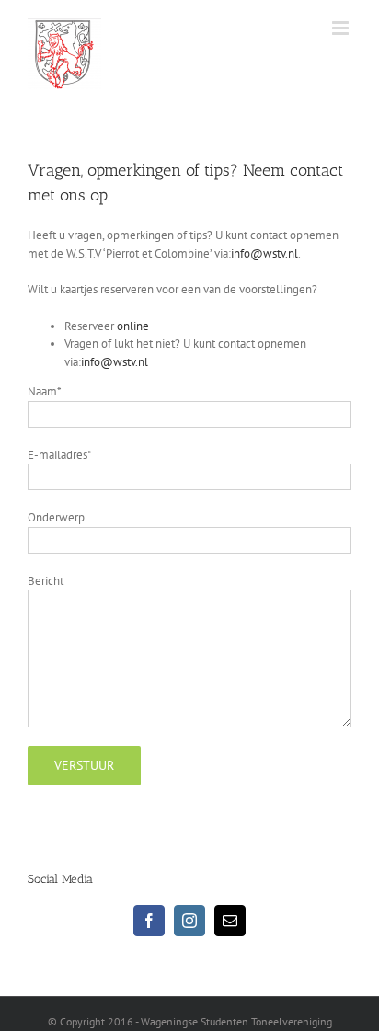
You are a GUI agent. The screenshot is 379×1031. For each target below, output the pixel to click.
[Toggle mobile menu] (341, 28)
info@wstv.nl (264, 253)
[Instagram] (189, 920)
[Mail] (230, 920)
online (133, 326)
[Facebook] (149, 920)
